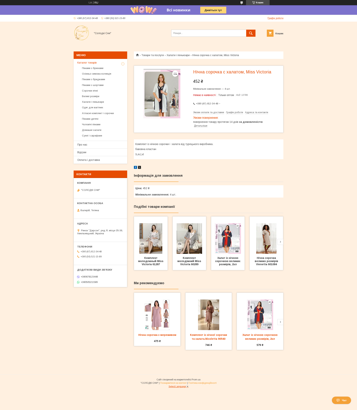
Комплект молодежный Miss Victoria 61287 (151, 261)
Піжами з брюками (92, 68)
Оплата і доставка (88, 159)
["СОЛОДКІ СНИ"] (81, 39)
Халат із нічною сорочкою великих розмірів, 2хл (228, 261)
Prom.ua (196, 379)
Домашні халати (91, 130)
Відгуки (81, 152)
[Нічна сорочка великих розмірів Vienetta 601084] (266, 235)
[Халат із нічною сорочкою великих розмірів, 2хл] (228, 235)
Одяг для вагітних (92, 107)
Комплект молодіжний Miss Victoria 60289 (189, 261)
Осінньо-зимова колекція (96, 73)
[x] (139, 167)
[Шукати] (250, 33)
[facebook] (135, 167)
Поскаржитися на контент (173, 383)
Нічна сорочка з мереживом (157, 334)
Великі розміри (90, 96)
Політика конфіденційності (202, 383)
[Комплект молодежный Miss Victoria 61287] (151, 235)
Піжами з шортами (93, 85)
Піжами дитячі (90, 118)
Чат (344, 400)
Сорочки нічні (90, 90)
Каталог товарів (87, 62)
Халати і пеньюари (178, 55)
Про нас (82, 144)
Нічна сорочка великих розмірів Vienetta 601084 (267, 261)
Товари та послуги (152, 55)
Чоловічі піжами (91, 124)
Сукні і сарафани (92, 135)
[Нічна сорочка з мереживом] (157, 311)
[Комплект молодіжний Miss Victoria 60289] (189, 235)
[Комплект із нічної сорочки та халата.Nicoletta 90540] (209, 311)
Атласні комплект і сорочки (98, 113)
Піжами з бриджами (93, 79)
